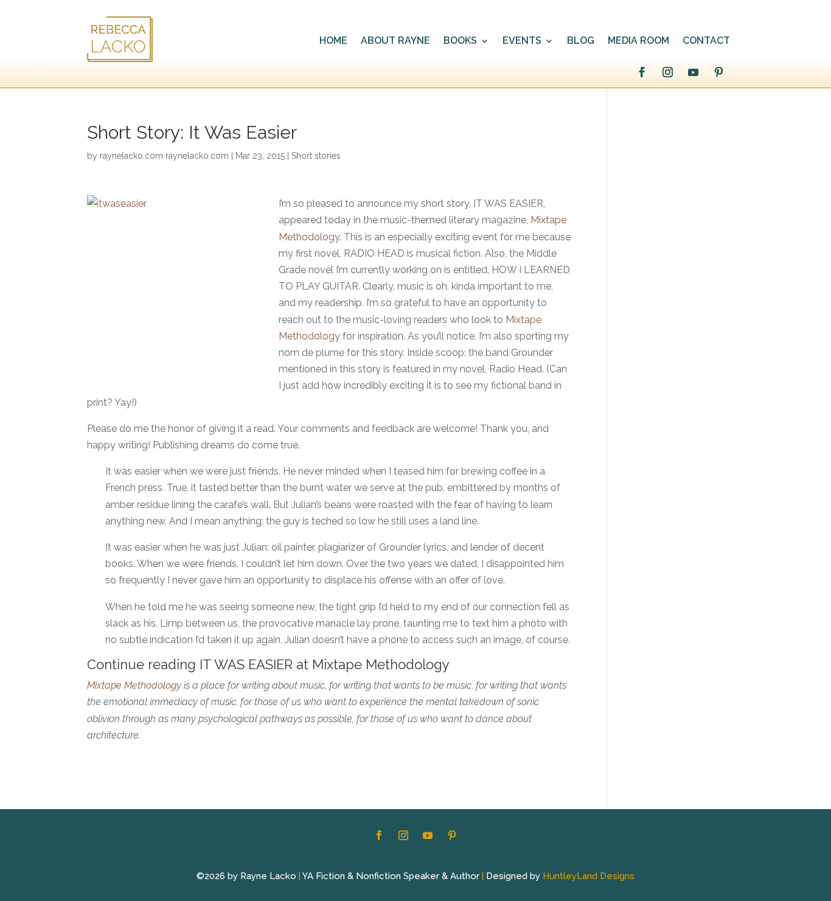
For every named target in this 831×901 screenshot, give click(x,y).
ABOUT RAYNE (395, 41)
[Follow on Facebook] (641, 72)
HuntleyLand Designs (589, 876)
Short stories (316, 156)
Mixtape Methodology (134, 685)
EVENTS (521, 41)
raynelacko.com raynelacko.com (164, 156)
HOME (333, 41)
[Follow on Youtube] (693, 72)
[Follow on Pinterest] (718, 72)
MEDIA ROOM (638, 41)
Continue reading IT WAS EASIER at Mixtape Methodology (268, 664)
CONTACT (706, 41)
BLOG (580, 41)
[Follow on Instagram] (667, 72)
